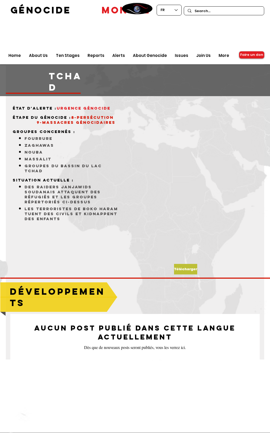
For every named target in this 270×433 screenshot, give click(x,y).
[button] (185, 269)
